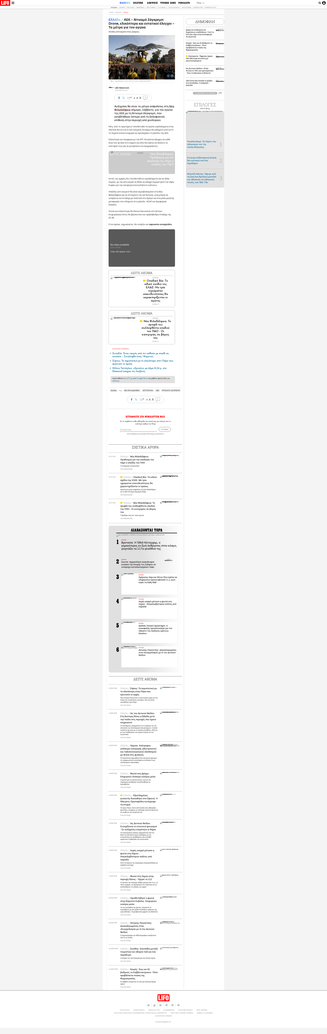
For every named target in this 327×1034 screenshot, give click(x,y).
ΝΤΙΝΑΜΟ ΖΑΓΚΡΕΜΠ (171, 390)
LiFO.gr (129, 378)
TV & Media (161, 7)
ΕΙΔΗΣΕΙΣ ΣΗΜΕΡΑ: (120, 349)
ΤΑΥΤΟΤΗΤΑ (125, 1010)
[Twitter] (172, 75)
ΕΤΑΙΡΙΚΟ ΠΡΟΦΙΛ (185, 1010)
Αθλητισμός (186, 7)
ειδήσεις (115, 381)
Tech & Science (174, 7)
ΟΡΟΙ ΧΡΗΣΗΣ (131, 434)
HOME (111, 12)
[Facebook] (168, 75)
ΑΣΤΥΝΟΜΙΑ (148, 390)
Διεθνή (122, 7)
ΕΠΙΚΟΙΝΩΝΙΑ (139, 1010)
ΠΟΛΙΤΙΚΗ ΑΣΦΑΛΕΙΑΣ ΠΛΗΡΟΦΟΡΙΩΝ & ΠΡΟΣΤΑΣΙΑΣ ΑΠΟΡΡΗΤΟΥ (140, 1013)
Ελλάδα (114, 7)
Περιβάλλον (198, 7)
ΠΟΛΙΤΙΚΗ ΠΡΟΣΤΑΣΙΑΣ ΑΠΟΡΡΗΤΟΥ (151, 434)
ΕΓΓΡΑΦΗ (164, 429)
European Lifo (210, 7)
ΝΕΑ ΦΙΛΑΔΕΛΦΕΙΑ (132, 390)
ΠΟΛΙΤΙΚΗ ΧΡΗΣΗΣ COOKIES (182, 1013)
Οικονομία (140, 7)
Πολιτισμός (151, 7)
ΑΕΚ (157, 390)
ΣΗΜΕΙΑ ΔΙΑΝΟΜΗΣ (205, 1013)
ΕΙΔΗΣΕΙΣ (118, 12)
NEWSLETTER (154, 1010)
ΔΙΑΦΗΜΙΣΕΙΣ (169, 1010)
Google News (142, 378)
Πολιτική (130, 7)
